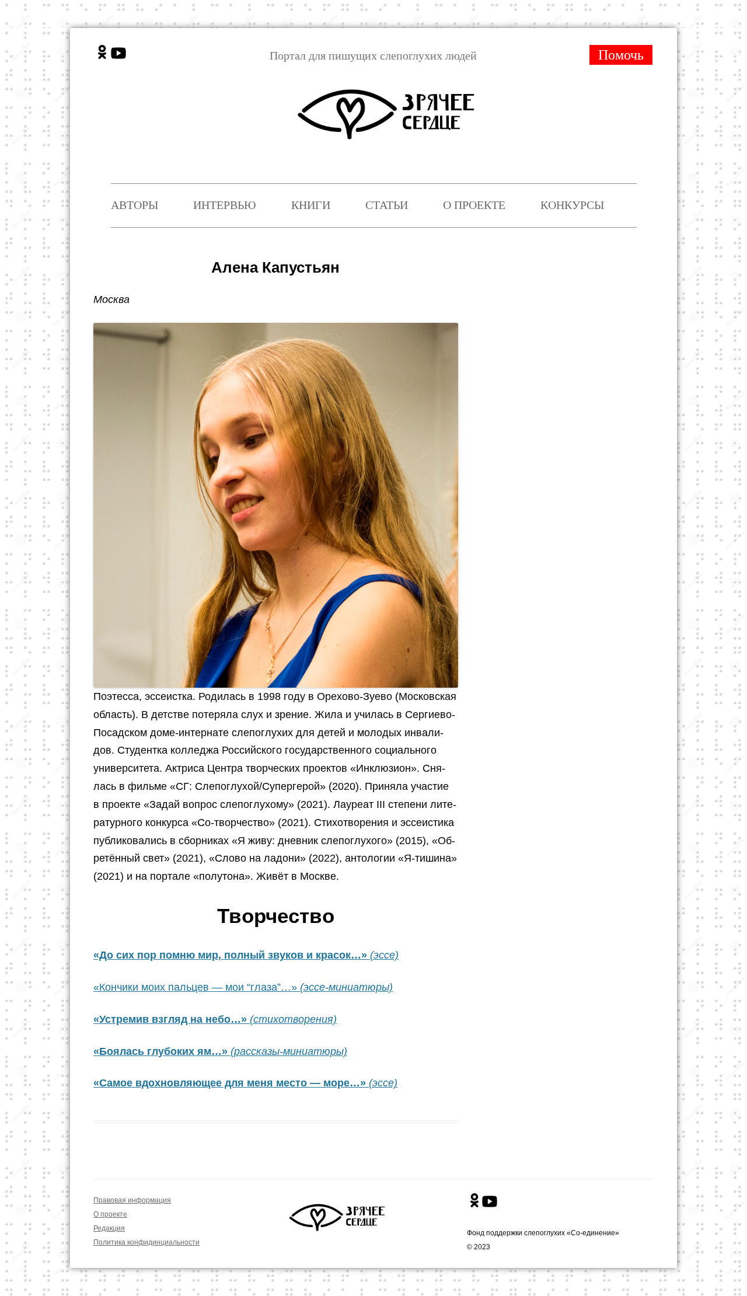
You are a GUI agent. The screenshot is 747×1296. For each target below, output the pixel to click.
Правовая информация (132, 1200)
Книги (310, 204)
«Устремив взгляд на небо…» (170, 1019)
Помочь (621, 54)
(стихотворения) (292, 1019)
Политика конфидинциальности (146, 1242)
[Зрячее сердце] (389, 104)
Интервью (224, 204)
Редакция (109, 1228)
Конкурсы (572, 204)
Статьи (386, 204)
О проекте (474, 204)
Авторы (134, 204)
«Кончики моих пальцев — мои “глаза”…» (243, 987)
